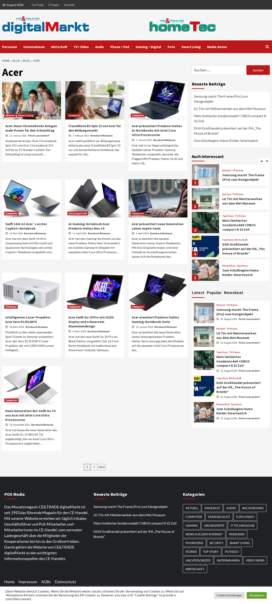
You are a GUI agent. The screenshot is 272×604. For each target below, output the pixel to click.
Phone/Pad (228, 266)
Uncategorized (78, 213)
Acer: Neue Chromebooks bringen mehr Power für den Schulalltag (31, 128)
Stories (191, 551)
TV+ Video (81, 47)
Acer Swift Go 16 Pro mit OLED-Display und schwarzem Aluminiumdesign (91, 321)
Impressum (27, 581)
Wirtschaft (59, 47)
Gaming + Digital (148, 47)
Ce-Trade (38, 5)
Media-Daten (217, 47)
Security (216, 543)
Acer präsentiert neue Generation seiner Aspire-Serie (157, 226)
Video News (255, 560)
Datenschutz (65, 581)
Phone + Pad (119, 47)
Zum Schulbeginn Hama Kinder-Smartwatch (226, 140)
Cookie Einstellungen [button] (229, 595)
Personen (9, 47)
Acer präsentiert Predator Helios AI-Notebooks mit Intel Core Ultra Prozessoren (157, 130)
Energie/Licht (219, 517)
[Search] (267, 47)
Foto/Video (245, 517)
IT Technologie (243, 525)
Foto (171, 47)
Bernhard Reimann (101, 135)
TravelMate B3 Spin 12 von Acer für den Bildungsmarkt (94, 128)
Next (102, 467)
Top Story (228, 216)
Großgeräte (214, 525)
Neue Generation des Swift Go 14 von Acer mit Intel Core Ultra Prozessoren (30, 415)
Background (253, 508)
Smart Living (191, 47)
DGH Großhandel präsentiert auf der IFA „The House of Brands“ (227, 130)
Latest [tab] (198, 292)
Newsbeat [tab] (233, 292)
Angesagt (212, 508)
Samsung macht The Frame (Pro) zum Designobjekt (221, 98)
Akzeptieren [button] (256, 595)
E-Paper (53, 5)
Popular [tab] (214, 292)
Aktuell (10, 115)
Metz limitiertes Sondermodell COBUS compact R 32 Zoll (230, 118)
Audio (99, 47)
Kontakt (69, 5)
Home (9, 581)
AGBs (46, 581)
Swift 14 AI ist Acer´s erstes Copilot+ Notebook (26, 226)
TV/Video (11, 306)
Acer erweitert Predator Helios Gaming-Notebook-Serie (155, 319)
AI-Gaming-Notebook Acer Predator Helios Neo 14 (88, 226)
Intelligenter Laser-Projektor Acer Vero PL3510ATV (28, 319)
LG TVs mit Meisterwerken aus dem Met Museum (230, 109)
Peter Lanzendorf (38, 135)
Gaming (192, 525)
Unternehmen (34, 47)
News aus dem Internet (204, 534)
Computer (75, 115)
